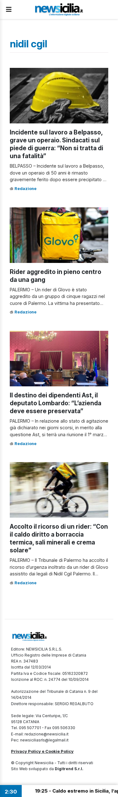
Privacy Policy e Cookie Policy (42, 751)
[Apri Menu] (9, 9)
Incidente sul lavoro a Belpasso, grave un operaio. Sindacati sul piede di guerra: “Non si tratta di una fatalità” (56, 144)
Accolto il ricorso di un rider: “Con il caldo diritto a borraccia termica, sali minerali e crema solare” (59, 538)
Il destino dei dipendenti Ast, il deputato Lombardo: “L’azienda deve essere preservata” (55, 403)
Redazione (25, 188)
